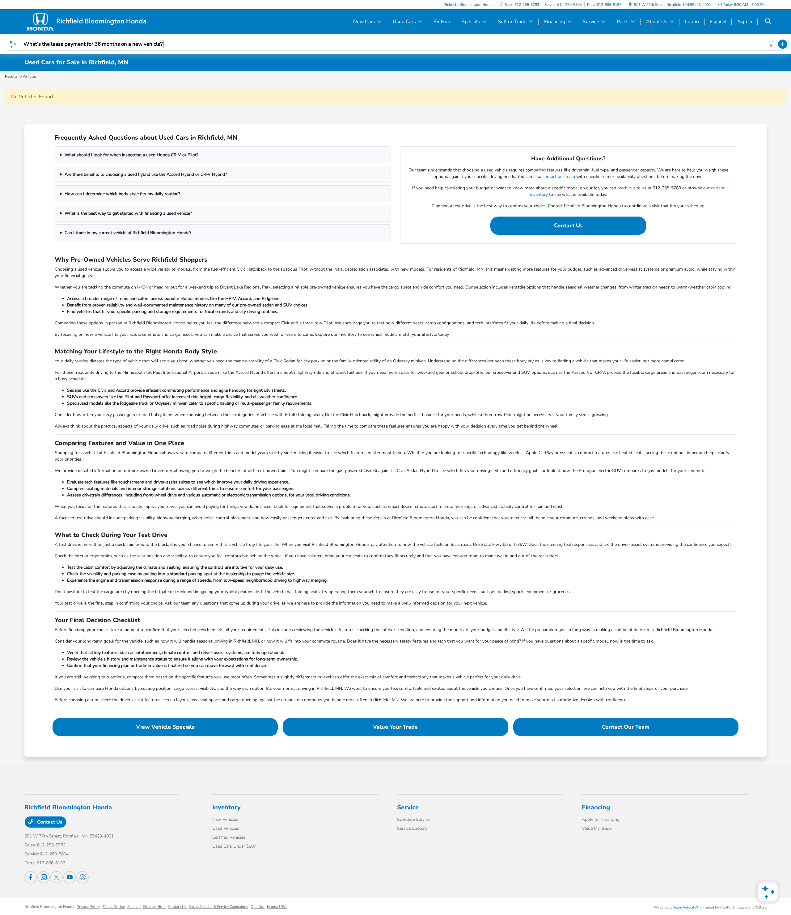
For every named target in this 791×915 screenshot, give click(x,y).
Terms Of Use (114, 906)
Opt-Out (257, 906)
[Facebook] (30, 877)
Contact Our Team (625, 727)
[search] (768, 22)
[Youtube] (69, 877)
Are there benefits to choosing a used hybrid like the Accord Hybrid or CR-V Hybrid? (146, 174)
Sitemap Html (154, 906)
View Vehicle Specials (165, 727)
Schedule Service (413, 819)
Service (408, 807)
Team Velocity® (686, 907)
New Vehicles (225, 819)
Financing (596, 807)
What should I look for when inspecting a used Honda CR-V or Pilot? (131, 155)
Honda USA (277, 906)
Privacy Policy (88, 906)
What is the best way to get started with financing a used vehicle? (128, 213)
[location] (630, 4)
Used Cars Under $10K (234, 846)
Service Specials (412, 828)
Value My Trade (596, 828)
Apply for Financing (601, 819)
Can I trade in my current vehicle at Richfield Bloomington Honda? (128, 233)
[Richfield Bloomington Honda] (86, 21)
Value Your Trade (395, 727)
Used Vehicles (225, 828)
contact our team (559, 176)
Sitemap (134, 906)
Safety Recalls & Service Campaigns (218, 906)
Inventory (226, 807)
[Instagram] (43, 877)
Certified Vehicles (228, 837)
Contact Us (568, 225)
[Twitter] (56, 877)
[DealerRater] (82, 877)
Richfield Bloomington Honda (49, 906)
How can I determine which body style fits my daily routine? (122, 194)
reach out (626, 188)
